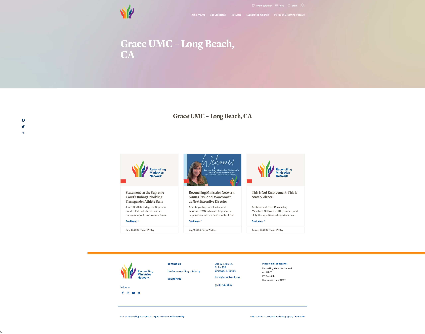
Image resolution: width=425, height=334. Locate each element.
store (294, 5)
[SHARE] (23, 133)
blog (281, 5)
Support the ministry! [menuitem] (257, 14)
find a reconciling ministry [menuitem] (184, 270)
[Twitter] (23, 127)
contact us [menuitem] (174, 263)
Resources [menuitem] (236, 14)
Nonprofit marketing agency (280, 316)
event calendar (264, 5)
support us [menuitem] (174, 278)
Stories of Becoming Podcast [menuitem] (289, 14)
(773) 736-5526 (223, 284)
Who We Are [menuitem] (198, 14)
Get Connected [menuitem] (218, 14)
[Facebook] (23, 120)
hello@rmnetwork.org (227, 276)
